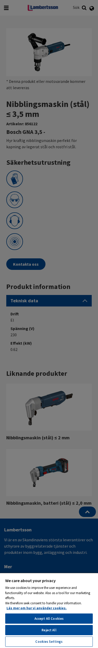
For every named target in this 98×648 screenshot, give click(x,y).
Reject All (49, 630)
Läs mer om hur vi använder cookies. (37, 608)
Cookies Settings (48, 641)
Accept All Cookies (49, 618)
